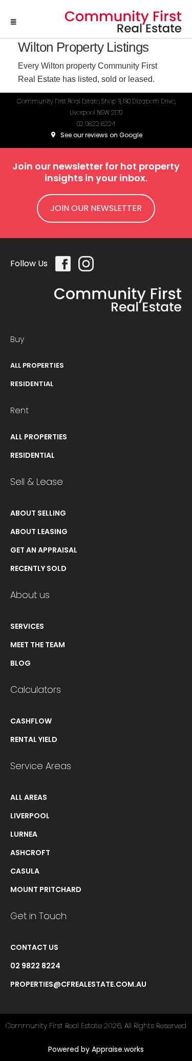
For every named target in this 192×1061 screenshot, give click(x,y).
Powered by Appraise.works (96, 1049)
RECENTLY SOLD (38, 568)
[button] (13, 19)
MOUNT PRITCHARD (45, 889)
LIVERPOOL (30, 816)
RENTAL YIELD (33, 739)
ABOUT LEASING (39, 531)
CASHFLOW (31, 721)
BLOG (20, 663)
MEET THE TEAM (37, 645)
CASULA (24, 871)
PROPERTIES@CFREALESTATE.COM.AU (78, 984)
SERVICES (27, 626)
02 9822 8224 (96, 123)
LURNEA (23, 834)
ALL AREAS (28, 797)
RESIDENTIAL (31, 384)
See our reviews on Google (100, 135)
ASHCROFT (30, 852)
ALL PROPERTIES (37, 365)
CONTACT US (34, 947)
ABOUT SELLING (38, 513)
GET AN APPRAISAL (43, 550)
